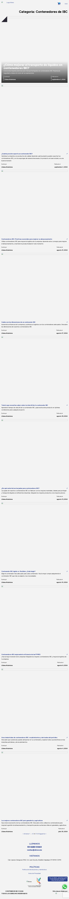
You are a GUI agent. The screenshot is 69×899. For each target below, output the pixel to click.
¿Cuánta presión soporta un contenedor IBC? (17, 154)
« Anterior (26, 834)
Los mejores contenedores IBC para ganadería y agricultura (22, 820)
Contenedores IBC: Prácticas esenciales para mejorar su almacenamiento (26, 239)
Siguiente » (42, 834)
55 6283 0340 (34, 847)
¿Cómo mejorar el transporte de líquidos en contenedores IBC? (33, 66)
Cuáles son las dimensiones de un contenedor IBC (18, 322)
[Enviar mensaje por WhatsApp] (65, 886)
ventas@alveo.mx (34, 850)
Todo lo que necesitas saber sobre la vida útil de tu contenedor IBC (24, 405)
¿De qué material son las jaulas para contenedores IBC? (20, 488)
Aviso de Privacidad (34, 873)
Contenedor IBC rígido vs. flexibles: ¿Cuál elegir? (18, 571)
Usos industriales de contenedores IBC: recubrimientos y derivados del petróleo (29, 737)
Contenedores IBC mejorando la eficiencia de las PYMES (20, 654)
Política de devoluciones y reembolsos (34, 869)
